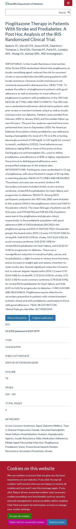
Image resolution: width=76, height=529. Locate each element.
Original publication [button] (42, 317)
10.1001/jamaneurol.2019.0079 (22, 331)
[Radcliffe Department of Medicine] (24, 2)
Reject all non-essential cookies (27, 522)
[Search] (69, 12)
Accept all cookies (20, 516)
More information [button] (17, 317)
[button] (68, 3)
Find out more (57, 522)
